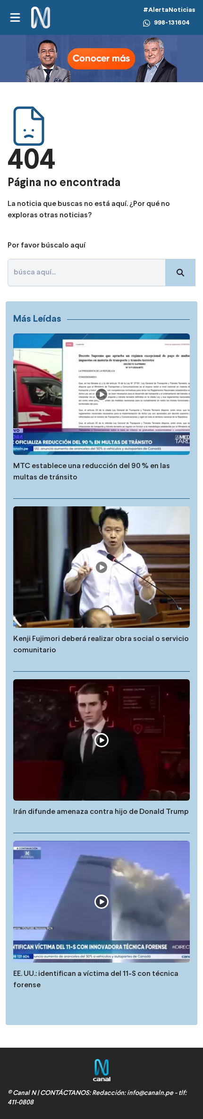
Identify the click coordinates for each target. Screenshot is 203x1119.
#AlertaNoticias (169, 10)
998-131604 (172, 23)
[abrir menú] (15, 17)
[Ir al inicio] (40, 18)
